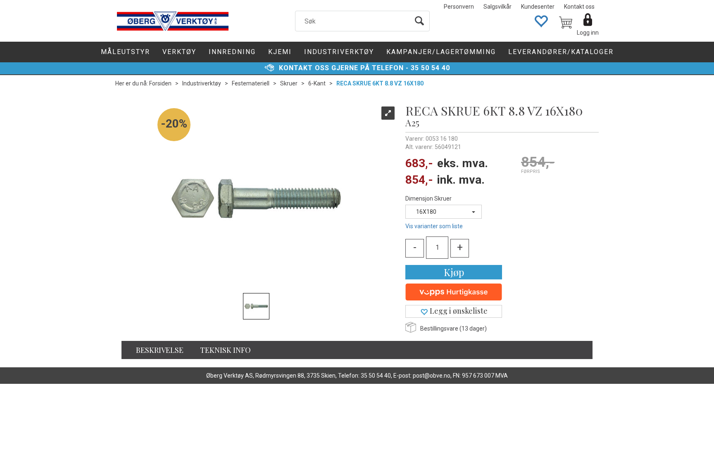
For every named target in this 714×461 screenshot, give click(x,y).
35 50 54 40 (430, 68)
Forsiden (160, 83)
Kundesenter (538, 6)
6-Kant (317, 83)
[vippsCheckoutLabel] (453, 292)
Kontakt (296, 68)
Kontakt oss (579, 6)
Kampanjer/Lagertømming (441, 52)
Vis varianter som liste (434, 226)
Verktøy (179, 52)
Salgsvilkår (497, 6)
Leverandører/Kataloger (561, 52)
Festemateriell (250, 83)
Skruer (289, 83)
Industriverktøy (339, 52)
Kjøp (454, 272)
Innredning (232, 52)
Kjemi (280, 52)
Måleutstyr (125, 52)
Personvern (459, 6)
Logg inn (588, 32)
